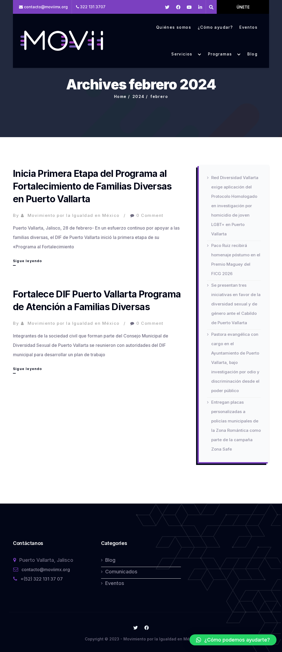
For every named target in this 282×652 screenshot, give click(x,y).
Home (120, 96)
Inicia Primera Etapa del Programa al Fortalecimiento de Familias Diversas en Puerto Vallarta (92, 186)
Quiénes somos (173, 27)
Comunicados (121, 571)
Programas (220, 54)
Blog (252, 54)
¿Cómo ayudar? (215, 27)
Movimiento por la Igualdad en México (74, 215)
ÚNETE (243, 7)
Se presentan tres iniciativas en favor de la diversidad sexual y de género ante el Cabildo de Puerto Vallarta (236, 304)
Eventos (248, 27)
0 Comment (150, 215)
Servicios (181, 54)
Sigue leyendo (27, 262)
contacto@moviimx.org (45, 569)
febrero (159, 96)
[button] (232, 639)
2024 (138, 96)
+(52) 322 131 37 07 (41, 579)
